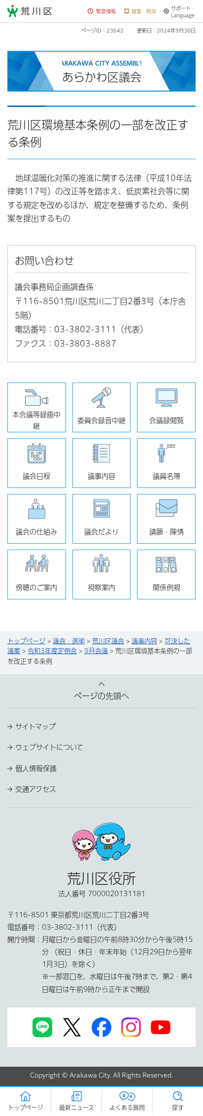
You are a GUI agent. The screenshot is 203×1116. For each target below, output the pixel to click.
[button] (102, 11)
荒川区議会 (108, 641)
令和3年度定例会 (52, 651)
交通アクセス (35, 789)
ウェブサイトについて (49, 747)
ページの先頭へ (101, 696)
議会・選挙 (69, 641)
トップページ (26, 641)
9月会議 (96, 651)
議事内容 (144, 641)
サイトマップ (35, 726)
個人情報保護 (36, 768)
